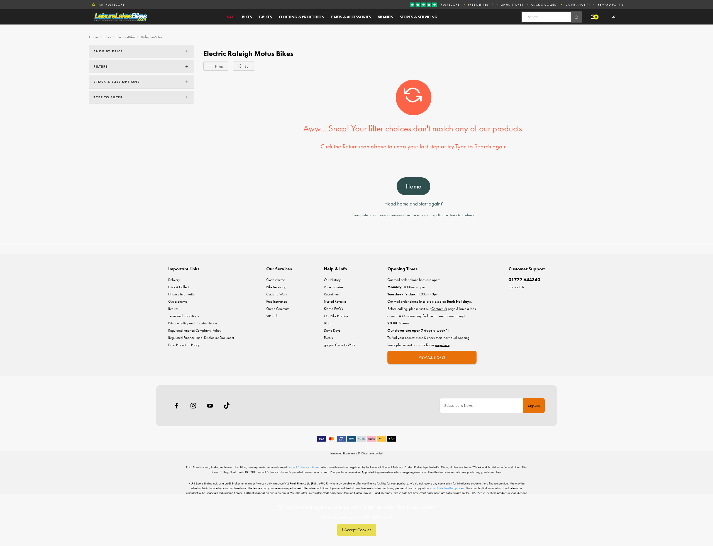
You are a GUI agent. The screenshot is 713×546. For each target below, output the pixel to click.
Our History (332, 279)
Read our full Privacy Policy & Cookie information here (357, 516)
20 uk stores (512, 4)
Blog (327, 323)
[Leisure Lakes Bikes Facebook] (176, 406)
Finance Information (182, 294)
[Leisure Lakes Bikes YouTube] (210, 406)
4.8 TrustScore (111, 4)
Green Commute (277, 308)
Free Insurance (276, 301)
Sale (231, 17)
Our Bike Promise (336, 316)
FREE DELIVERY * (480, 4)
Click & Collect (544, 4)
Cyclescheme (177, 301)
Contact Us (516, 287)
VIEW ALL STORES (432, 357)
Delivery (174, 279)
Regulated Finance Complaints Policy (194, 330)
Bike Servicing (276, 287)
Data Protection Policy (184, 344)
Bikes (247, 17)
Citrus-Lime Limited (372, 453)
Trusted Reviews (335, 301)
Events (328, 337)
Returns (173, 308)
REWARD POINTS (611, 4)
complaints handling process (447, 488)
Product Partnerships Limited (304, 467)
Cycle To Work (276, 294)
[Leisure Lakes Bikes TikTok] (227, 406)
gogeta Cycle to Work (339, 344)
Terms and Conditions (183, 316)
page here (442, 344)
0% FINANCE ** (578, 4)
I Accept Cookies (356, 530)
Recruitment (332, 294)
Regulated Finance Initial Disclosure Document (201, 337)
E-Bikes (265, 17)
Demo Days (332, 330)
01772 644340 (524, 280)
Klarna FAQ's (333, 308)
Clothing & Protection (301, 17)
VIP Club (272, 316)
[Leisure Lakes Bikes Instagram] (193, 406)
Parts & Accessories (351, 17)
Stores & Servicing (419, 17)
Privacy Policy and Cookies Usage (192, 323)
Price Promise (333, 287)
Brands (385, 17)
